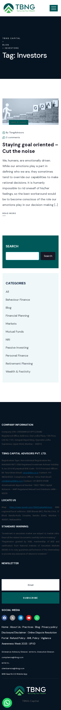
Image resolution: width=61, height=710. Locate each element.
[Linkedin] (20, 618)
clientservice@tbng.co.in (13, 668)
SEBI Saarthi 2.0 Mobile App (14, 674)
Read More (9, 213)
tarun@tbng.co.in (30, 473)
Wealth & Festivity (18, 371)
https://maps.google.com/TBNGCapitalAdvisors (30, 507)
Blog (9, 308)
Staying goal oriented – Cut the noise (30, 147)
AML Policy (33, 638)
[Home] (19, 8)
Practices (27, 627)
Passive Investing (17, 348)
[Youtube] (29, 618)
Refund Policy (17, 638)
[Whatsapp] (37, 618)
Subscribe (30, 597)
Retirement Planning (19, 364)
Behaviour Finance (18, 300)
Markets (11, 324)
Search (12, 246)
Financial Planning (17, 316)
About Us (15, 627)
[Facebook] (4, 618)
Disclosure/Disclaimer (14, 632)
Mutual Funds (15, 332)
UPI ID (32, 643)
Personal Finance (17, 356)
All (7, 292)
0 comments (13, 137)
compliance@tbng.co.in (12, 481)
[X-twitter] (12, 618)
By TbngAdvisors (15, 132)
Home (5, 627)
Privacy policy (49, 627)
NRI (8, 340)
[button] (7, 703)
